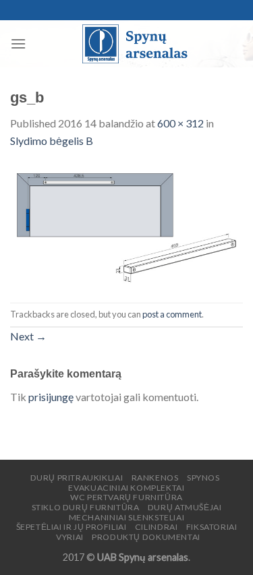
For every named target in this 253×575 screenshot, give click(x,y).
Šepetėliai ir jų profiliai (71, 527)
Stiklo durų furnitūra (86, 507)
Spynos (203, 478)
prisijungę (51, 396)
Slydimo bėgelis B (51, 140)
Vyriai (70, 537)
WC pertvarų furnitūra (126, 497)
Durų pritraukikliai (76, 478)
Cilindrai (156, 527)
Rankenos (155, 478)
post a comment (172, 314)
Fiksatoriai (211, 527)
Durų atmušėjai (185, 507)
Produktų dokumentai (146, 537)
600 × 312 (180, 123)
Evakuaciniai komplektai (126, 488)
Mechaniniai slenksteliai (127, 517)
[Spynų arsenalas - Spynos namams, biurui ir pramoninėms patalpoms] (134, 43)
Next (28, 336)
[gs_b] (126, 224)
